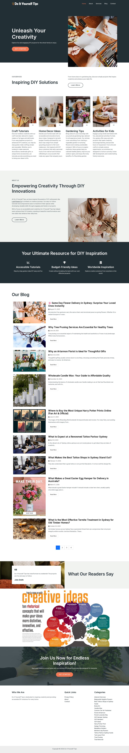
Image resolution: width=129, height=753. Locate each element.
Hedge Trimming (99, 726)
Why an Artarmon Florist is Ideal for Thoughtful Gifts (77, 351)
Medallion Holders (100, 728)
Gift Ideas (97, 722)
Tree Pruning (98, 737)
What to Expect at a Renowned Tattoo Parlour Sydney (77, 436)
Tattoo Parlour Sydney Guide (103, 733)
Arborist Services (100, 697)
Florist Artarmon (99, 713)
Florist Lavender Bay (101, 715)
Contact (113, 4)
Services (98, 4)
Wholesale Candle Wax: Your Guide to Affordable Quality (79, 375)
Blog (105, 4)
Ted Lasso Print (99, 735)
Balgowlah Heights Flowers (103, 699)
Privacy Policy (69, 697)
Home (84, 4)
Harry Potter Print (100, 724)
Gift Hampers (98, 719)
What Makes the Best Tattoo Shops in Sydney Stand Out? (80, 457)
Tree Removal (98, 739)
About (91, 4)
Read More (53, 319)
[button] (32, 125)
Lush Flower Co (17, 201)
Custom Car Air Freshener (102, 710)
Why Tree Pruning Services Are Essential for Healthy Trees (80, 327)
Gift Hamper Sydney (101, 717)
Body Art (97, 706)
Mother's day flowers (101, 731)
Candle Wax (98, 708)
